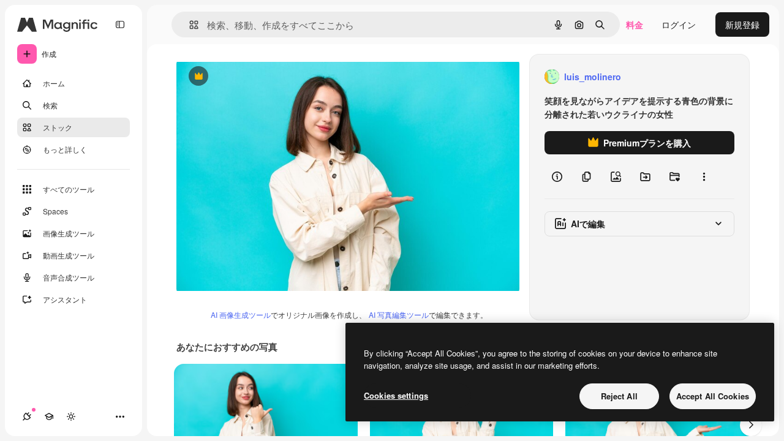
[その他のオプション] (704, 176)
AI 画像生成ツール (241, 314)
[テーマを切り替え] (71, 416)
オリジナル (261, 76)
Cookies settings (396, 395)
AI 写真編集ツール (399, 314)
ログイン (679, 24)
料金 (634, 24)
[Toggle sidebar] (120, 24)
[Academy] (49, 416)
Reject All (619, 396)
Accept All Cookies (712, 396)
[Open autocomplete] (189, 24)
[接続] (27, 416)
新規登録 (742, 24)
